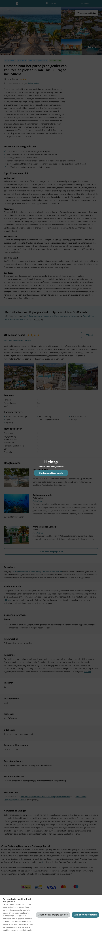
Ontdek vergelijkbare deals (51, 473)
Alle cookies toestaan (85, 914)
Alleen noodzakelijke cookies (53, 914)
